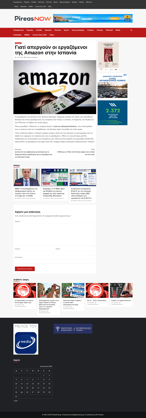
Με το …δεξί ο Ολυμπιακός (96, 300)
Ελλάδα (33, 2)
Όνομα (18, 249)
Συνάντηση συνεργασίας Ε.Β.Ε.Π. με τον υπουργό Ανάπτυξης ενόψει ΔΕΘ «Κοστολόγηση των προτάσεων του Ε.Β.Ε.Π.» (81, 193)
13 (33, 384)
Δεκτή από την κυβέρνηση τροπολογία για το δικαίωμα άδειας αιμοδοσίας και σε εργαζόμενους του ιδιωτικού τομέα (33, 153)
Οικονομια (18, 43)
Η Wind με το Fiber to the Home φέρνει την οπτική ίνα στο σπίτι (76, 152)
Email (58, 249)
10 (16, 384)
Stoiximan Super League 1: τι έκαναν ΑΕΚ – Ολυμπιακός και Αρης (72, 302)
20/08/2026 (19, 198)
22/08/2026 (115, 302)
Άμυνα (56, 2)
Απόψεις (74, 2)
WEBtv (31, 6)
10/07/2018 (20, 57)
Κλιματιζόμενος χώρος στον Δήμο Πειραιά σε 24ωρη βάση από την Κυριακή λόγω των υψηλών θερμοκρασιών (49, 305)
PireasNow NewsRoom (32, 57)
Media (16, 6)
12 (27, 384)
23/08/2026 (43, 311)
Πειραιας (42, 295)
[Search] (131, 30)
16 (49, 384)
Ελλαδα (114, 295)
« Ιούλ (15, 401)
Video (49, 6)
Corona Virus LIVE (40, 6)
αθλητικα (17, 295)
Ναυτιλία (41, 2)
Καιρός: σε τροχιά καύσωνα (121, 300)
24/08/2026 (19, 304)
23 (49, 388)
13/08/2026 (47, 198)
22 (44, 388)
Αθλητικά (89, 2)
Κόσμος (81, 2)
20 (33, 388)
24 (16, 392)
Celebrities (23, 6)
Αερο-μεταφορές (65, 2)
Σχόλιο (18, 221)
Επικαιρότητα (17, 2)
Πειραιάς (26, 2)
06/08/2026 (75, 200)
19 (27, 388)
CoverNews (89, 415)
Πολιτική (49, 2)
